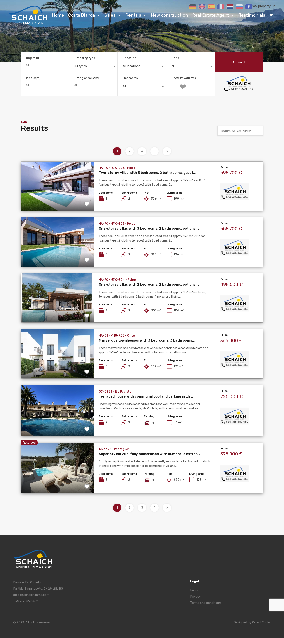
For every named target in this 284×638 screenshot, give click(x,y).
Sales (110, 15)
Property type (84, 58)
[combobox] (93, 67)
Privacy (195, 596)
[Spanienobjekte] (28, 23)
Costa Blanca (81, 15)
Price (175, 58)
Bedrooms (130, 78)
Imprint (195, 590)
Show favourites (184, 78)
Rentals (133, 15)
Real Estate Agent (210, 15)
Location (129, 58)
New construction (169, 15)
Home (58, 15)
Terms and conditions (206, 603)
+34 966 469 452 (240, 89)
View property (57, 201)
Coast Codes (261, 622)
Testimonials (252, 15)
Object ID (32, 58)
